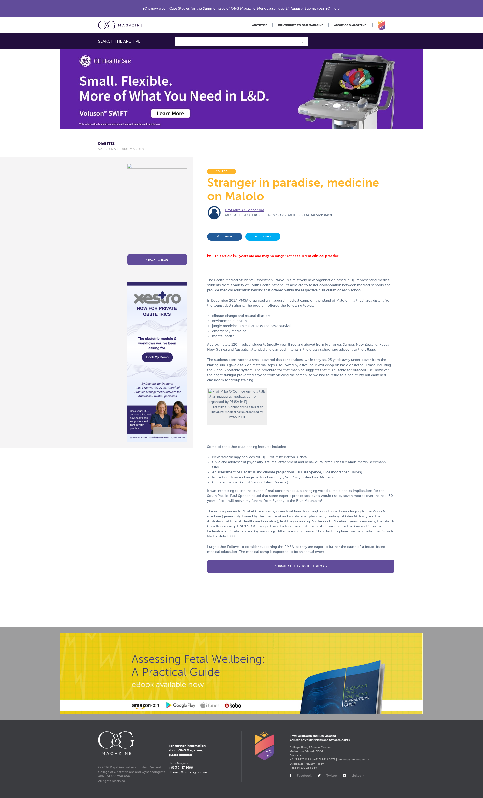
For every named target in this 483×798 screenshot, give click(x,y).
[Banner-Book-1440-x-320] (241, 673)
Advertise (259, 25)
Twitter (331, 775)
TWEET (267, 236)
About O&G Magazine (350, 25)
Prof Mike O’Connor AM (244, 210)
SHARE (228, 236)
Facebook (304, 775)
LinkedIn (358, 775)
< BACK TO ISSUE (157, 259)
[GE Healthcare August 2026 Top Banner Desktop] (241, 89)
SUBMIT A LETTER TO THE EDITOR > (301, 566)
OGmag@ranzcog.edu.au (188, 772)
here (336, 8)
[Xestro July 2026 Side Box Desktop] (157, 362)
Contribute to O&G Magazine (300, 25)
